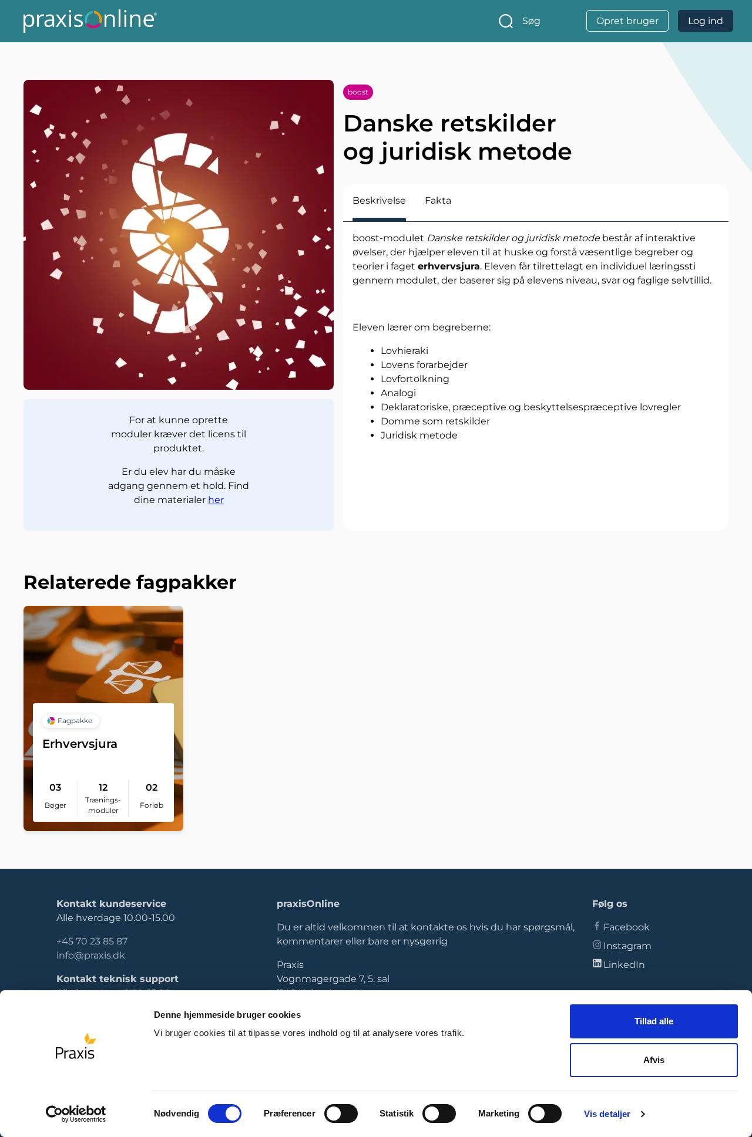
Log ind (705, 20)
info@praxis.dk (90, 955)
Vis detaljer (607, 1114)
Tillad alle (653, 1021)
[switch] (341, 1113)
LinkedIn (624, 964)
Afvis (653, 1060)
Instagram (627, 946)
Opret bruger (627, 20)
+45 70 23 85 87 (91, 941)
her (216, 499)
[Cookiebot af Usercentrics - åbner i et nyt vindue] (76, 1114)
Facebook (626, 927)
